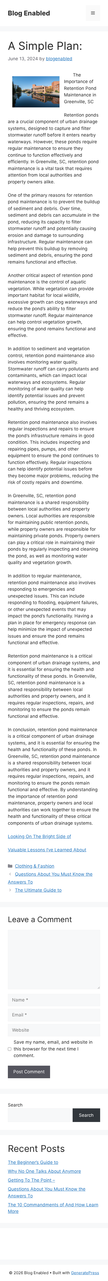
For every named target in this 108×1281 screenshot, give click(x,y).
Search (15, 1105)
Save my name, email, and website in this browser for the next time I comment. (53, 1048)
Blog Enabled (29, 13)
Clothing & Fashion (34, 866)
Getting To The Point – (31, 1180)
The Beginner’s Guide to (33, 1162)
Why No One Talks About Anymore (44, 1171)
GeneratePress (85, 1272)
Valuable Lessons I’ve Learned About (47, 849)
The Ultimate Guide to (38, 890)
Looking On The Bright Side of (39, 836)
